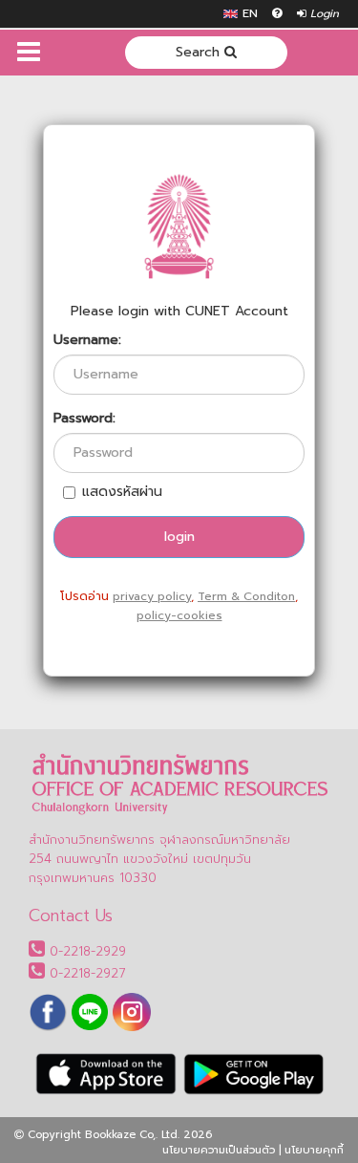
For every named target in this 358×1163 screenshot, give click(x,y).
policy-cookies (179, 615)
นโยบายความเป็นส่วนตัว (218, 1150)
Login (322, 14)
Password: (84, 418)
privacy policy (152, 596)
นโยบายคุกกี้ (314, 1150)
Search (200, 52)
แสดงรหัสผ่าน (122, 492)
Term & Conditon (246, 596)
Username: (87, 340)
